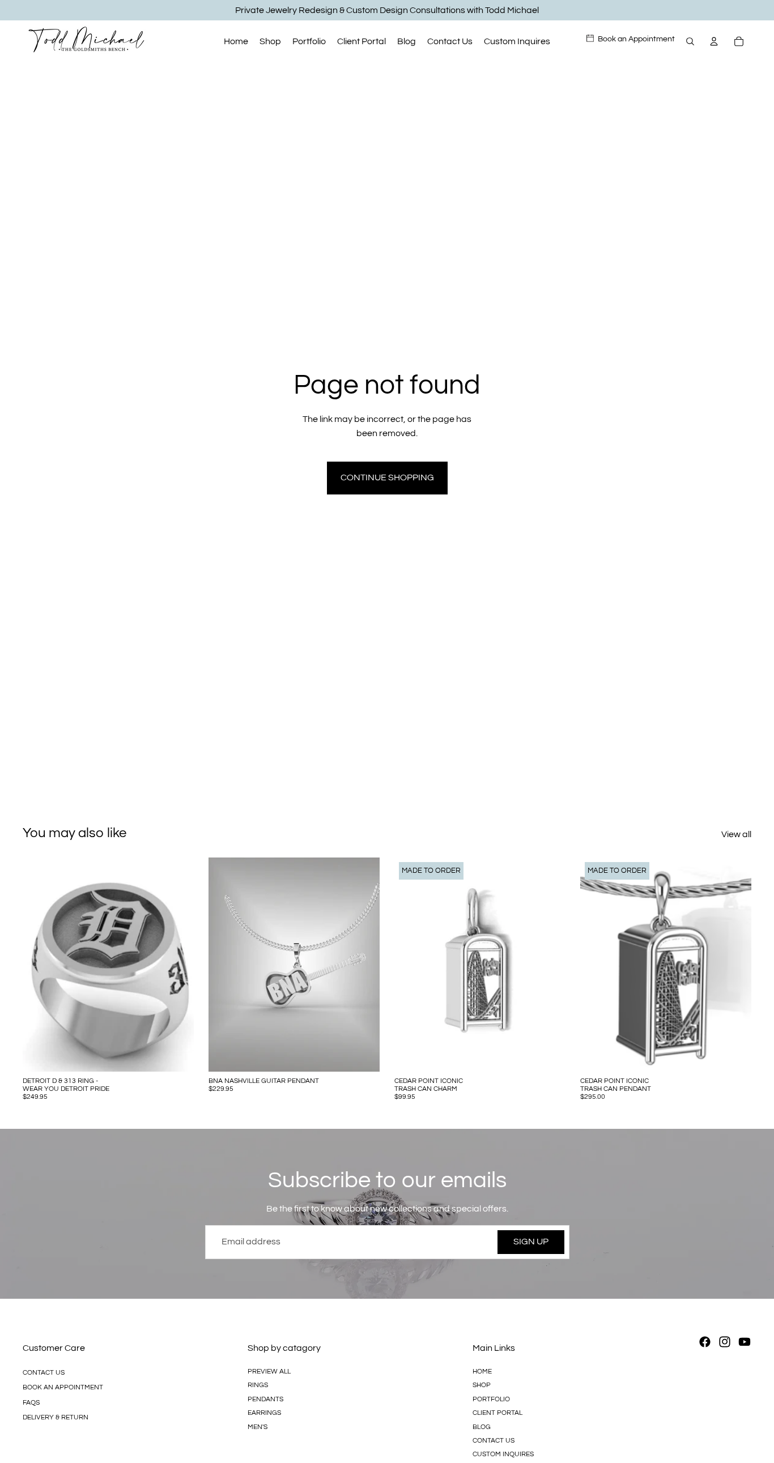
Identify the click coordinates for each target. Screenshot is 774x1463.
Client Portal (497, 1413)
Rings (258, 1385)
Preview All (269, 1371)
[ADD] (362, 1054)
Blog (482, 1426)
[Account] (713, 41)
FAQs (31, 1402)
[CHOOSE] (176, 1054)
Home (482, 1371)
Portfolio (491, 1399)
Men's (257, 1426)
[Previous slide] (40, 964)
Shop (482, 1385)
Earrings (264, 1413)
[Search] (690, 41)
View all (736, 834)
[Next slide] (177, 964)
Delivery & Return (55, 1417)
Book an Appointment (63, 1387)
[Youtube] (744, 1342)
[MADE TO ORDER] (548, 1054)
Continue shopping (387, 477)
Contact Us (44, 1372)
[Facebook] (705, 1342)
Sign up (530, 1241)
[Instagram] (725, 1342)
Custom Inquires (503, 1454)
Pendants (265, 1399)
